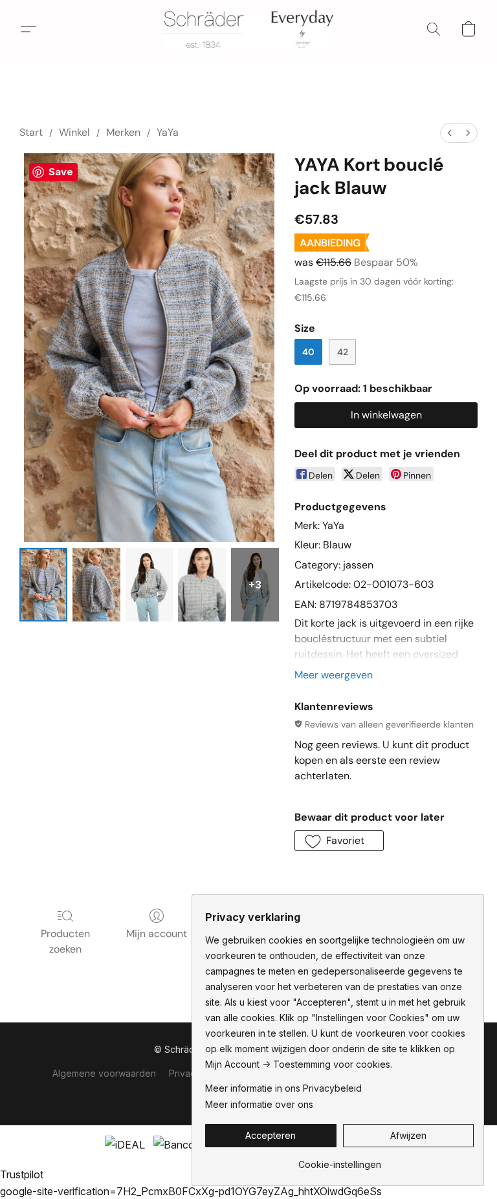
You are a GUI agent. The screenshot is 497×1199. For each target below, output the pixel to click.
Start (31, 132)
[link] (339, 1159)
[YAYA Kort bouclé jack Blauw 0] (43, 585)
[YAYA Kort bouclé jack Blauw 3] (202, 585)
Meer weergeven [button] (333, 675)
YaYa (168, 132)
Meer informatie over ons (259, 1104)
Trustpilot (21, 1174)
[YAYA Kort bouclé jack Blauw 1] (96, 585)
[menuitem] (450, 133)
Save (61, 172)
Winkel (74, 132)
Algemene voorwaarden (104, 1073)
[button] (249, 29)
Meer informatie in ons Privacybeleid (283, 1088)
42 (342, 352)
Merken (123, 132)
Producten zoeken (65, 941)
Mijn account (156, 933)
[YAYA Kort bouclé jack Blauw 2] (149, 585)
